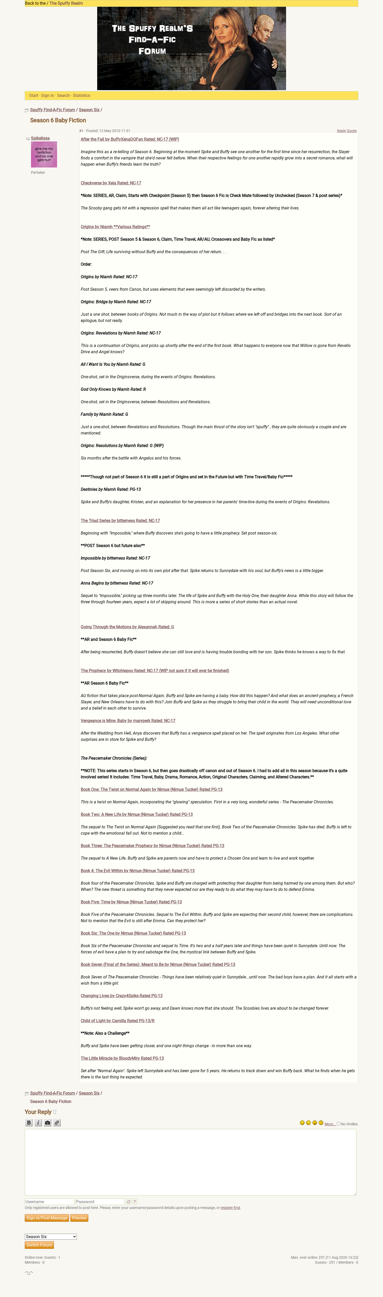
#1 (81, 131)
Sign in (47, 95)
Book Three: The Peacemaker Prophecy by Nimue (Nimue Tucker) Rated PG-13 (152, 845)
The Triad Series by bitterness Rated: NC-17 (120, 520)
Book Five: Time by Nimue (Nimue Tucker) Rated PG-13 (131, 901)
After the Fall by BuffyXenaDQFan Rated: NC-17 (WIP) (130, 139)
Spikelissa (40, 138)
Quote (352, 131)
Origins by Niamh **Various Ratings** (115, 226)
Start (33, 95)
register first (230, 1208)
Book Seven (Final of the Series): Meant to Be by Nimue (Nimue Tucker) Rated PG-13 (158, 964)
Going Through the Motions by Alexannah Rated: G (127, 626)
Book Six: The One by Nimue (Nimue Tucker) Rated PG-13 (133, 933)
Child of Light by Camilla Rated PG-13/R (118, 1020)
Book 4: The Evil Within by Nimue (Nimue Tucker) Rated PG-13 (138, 870)
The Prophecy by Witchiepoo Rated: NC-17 (155, 670)
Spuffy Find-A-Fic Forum (52, 109)
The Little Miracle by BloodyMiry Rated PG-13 (122, 1058)
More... (330, 1124)
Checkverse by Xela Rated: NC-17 (111, 183)
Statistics (81, 95)
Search (63, 95)
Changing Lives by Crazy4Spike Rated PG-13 (122, 995)
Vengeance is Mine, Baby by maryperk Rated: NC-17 (128, 720)
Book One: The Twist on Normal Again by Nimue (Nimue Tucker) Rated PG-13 (152, 789)
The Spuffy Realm (66, 3)
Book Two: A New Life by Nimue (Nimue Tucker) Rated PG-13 (137, 814)
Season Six (89, 109)
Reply (341, 131)
